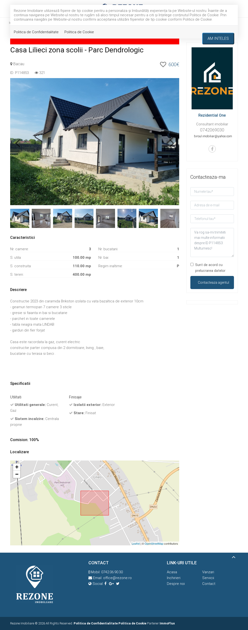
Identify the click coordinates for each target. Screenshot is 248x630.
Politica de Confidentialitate (36, 32)
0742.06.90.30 (112, 572)
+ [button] (16, 467)
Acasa (172, 572)
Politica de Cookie (79, 32)
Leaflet (136, 543)
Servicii (208, 578)
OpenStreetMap (154, 543)
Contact (208, 584)
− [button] (16, 474)
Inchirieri (173, 578)
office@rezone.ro (117, 578)
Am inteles (218, 38)
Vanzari (208, 572)
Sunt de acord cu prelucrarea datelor (210, 268)
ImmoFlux (167, 623)
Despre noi (176, 584)
